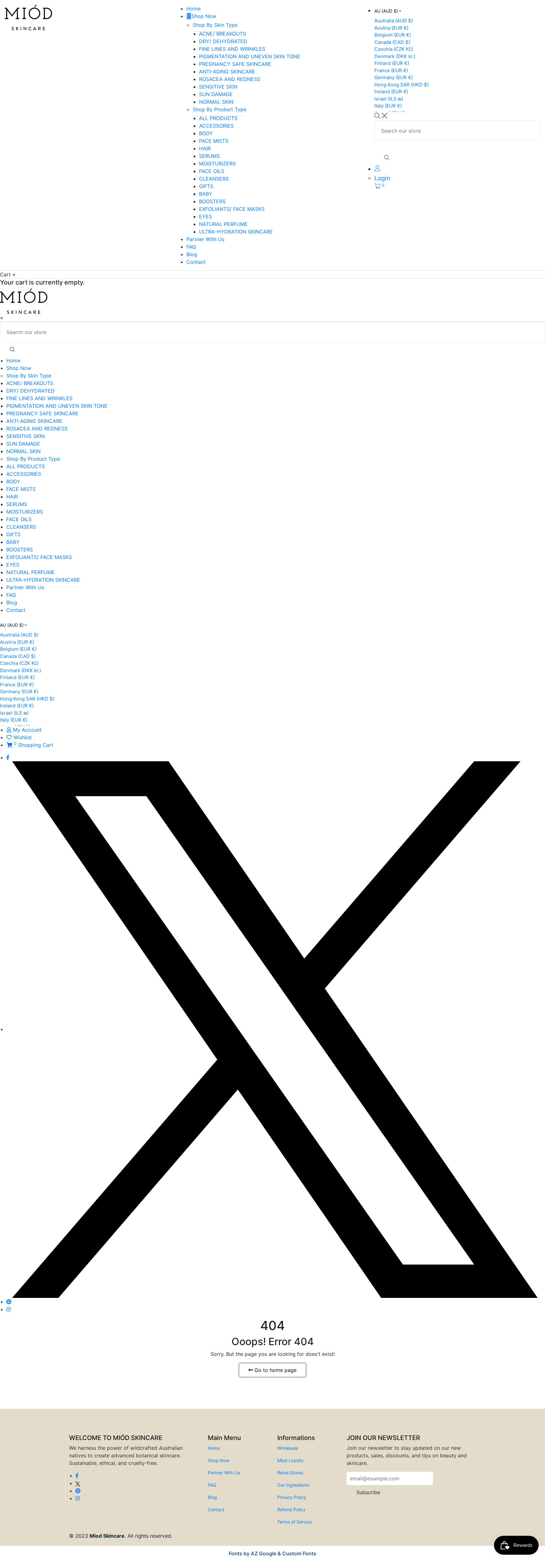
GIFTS (206, 186)
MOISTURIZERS (217, 163)
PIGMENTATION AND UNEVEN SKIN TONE (249, 56)
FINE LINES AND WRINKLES (232, 49)
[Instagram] (8, 1309)
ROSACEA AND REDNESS (229, 79)
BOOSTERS (212, 201)
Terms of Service (294, 1521)
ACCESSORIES (216, 126)
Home (193, 8)
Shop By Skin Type (215, 25)
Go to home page (274, 1370)
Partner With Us (205, 239)
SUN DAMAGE (216, 94)
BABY (205, 194)
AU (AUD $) (386, 11)
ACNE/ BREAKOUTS (222, 34)
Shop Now (203, 16)
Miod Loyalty (290, 1460)
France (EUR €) (391, 70)
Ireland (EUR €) (391, 92)
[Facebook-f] (7, 757)
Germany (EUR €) (393, 77)
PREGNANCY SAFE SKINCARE (235, 64)
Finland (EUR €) (391, 63)
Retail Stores (290, 1472)
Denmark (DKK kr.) (394, 56)
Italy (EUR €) (388, 106)
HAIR (205, 148)
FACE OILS (211, 171)
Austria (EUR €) (391, 28)
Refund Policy (291, 1509)
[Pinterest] (8, 1302)
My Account (27, 730)
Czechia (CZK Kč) (393, 49)
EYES (205, 216)
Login (382, 178)
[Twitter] (274, 1029)
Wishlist (23, 737)
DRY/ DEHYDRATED (223, 41)
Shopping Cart (33, 744)
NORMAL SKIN (216, 102)
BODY (206, 133)
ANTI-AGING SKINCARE (227, 71)
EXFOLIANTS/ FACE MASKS (232, 209)
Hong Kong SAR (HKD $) (401, 85)
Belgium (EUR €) (392, 35)
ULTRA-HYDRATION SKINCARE (236, 231)
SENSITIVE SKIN (218, 87)
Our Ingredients (293, 1485)
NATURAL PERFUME (223, 224)
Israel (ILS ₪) (388, 99)
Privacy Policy (291, 1497)
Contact (196, 262)
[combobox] (457, 130)
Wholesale (287, 1448)
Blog (191, 254)
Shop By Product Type (219, 109)
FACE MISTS (213, 141)
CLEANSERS (214, 179)
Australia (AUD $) (393, 21)
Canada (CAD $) (392, 42)
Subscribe (368, 1492)
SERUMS (209, 156)
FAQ (191, 247)
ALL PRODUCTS (218, 118)
